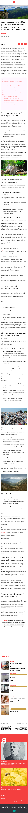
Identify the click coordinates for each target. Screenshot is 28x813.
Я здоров (12, 661)
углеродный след (7, 626)
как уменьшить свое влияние (9, 624)
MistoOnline (20, 801)
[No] (26, 808)
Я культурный (13, 696)
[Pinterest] (25, 44)
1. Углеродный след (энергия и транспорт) (12, 85)
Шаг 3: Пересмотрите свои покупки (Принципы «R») (14, 100)
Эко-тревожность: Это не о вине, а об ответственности (12, 106)
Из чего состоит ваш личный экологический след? (11, 83)
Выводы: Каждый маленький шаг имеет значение (11, 107)
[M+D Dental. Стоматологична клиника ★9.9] (5, 677)
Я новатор (4, 33)
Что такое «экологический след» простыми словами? (12, 81)
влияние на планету (19, 620)
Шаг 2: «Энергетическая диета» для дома (11, 98)
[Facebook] (19, 44)
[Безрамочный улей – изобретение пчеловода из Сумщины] (14, 777)
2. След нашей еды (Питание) (9, 86)
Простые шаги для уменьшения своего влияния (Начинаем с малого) (13, 93)
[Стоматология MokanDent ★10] (5, 688)
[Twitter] (22, 44)
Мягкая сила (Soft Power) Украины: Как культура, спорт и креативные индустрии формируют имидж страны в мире (7, 727)
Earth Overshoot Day (11, 620)
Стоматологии (13, 673)
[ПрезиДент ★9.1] (5, 710)
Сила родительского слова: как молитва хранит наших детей (17, 699)
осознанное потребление (19, 624)
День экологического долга (7, 622)
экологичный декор (22, 470)
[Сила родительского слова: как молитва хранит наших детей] (5, 699)
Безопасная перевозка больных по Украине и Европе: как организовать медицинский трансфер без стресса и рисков (17, 667)
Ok (14, 810)
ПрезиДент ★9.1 (14, 711)
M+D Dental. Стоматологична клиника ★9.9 (17, 679)
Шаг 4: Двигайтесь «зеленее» (9, 102)
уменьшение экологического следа (17, 626)
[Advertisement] (14, 640)
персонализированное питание (7, 250)
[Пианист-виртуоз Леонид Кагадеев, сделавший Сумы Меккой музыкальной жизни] (14, 751)
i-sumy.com (15, 74)
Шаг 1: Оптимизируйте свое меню (10, 96)
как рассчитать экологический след (19, 622)
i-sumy (3, 36)
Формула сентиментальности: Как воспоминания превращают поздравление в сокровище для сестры (21, 727)
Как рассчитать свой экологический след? (10, 90)
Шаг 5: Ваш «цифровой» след (9, 104)
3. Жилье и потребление (8, 88)
